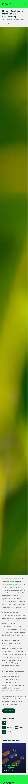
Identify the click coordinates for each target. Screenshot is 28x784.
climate (5, 23)
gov (10, 23)
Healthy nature (9, 710)
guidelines (9, 646)
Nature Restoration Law (13, 584)
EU (15, 601)
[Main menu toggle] (24, 4)
